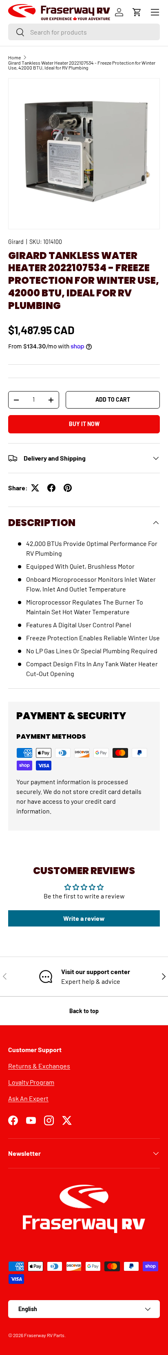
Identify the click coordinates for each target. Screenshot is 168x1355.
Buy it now (84, 423)
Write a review (84, 918)
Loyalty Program (31, 1082)
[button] (137, 12)
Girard (16, 241)
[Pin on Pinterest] (68, 488)
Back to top (84, 1010)
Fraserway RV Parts (44, 1335)
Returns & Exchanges (39, 1066)
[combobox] (84, 32)
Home (14, 57)
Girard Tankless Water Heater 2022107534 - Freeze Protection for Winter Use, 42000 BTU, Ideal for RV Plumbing (81, 65)
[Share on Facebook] (51, 488)
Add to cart (112, 399)
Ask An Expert (28, 1098)
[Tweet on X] (35, 488)
